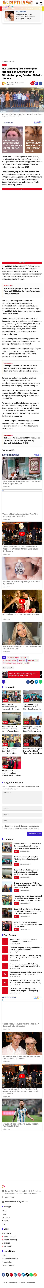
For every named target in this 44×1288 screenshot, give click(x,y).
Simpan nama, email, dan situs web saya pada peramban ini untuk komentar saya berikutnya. (22, 827)
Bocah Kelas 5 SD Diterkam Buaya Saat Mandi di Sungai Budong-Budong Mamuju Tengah (26, 981)
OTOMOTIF (6, 1217)
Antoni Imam (14, 658)
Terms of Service (8, 1265)
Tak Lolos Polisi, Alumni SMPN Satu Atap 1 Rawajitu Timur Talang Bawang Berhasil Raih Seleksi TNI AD (22, 440)
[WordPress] (15, 1275)
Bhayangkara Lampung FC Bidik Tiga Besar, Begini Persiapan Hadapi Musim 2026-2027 (32, 729)
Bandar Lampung (10, 1240)
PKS (27, 663)
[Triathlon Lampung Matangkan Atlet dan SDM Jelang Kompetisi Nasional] (32, 696)
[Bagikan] (40, 83)
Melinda (25, 658)
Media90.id (10, 82)
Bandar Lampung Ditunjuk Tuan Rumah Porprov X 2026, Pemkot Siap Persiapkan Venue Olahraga (22, 291)
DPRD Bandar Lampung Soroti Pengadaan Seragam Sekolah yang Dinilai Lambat (11, 773)
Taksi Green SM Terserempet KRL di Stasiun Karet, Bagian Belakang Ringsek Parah (25, 990)
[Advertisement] (22, 35)
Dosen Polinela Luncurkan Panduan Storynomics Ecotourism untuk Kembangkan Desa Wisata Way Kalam (11, 707)
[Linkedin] (23, 1275)
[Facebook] (28, 682)
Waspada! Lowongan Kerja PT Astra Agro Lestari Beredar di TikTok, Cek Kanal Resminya (26, 973)
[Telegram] (36, 682)
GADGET (7, 1243)
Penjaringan (33, 660)
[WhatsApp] (40, 682)
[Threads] (27, 1275)
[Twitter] (32, 682)
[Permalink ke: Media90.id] (4, 83)
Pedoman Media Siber (10, 1259)
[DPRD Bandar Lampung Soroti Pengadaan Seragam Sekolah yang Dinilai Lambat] (11, 763)
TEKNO (4, 1214)
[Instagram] (19, 1275)
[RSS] (35, 1275)
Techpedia (8, 1246)
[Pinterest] (11, 1275)
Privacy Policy (7, 1262)
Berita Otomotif (10, 1236)
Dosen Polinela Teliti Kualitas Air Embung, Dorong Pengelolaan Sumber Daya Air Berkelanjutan (10, 729)
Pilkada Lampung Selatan (13, 663)
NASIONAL (5, 1221)
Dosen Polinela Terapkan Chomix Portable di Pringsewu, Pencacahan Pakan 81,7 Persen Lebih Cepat (32, 751)
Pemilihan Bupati (10, 660)
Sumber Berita (8, 668)
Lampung (7, 1233)
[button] (37, 3)
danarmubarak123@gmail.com (16, 1201)
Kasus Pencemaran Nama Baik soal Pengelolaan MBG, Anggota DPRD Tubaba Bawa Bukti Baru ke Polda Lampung (11, 751)
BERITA (4, 65)
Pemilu (22, 660)
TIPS (3, 1224)
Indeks (4, 1255)
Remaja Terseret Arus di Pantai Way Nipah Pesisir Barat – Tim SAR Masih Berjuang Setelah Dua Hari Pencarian (21, 368)
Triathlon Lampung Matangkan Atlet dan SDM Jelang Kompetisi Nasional (31, 707)
